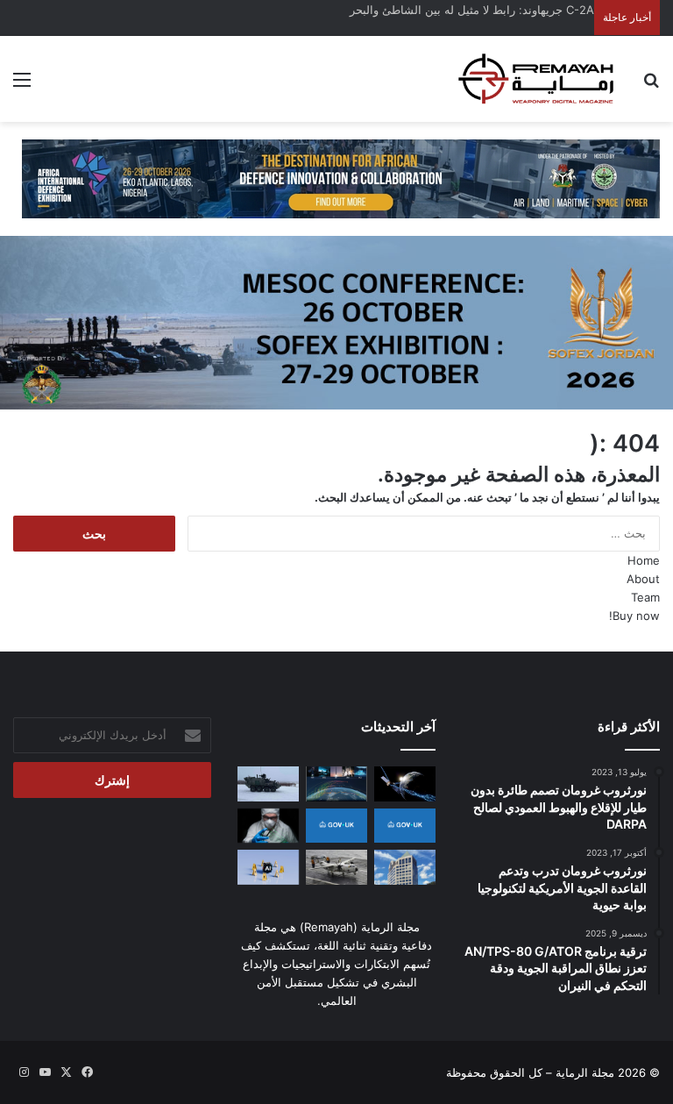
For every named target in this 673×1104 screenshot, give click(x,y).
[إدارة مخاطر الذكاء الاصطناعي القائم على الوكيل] (268, 867)
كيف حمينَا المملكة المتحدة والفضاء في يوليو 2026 (471, 10)
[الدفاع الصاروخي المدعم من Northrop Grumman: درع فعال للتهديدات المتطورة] (336, 783)
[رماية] (536, 79)
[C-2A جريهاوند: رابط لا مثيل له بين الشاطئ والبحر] (336, 867)
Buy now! (634, 616)
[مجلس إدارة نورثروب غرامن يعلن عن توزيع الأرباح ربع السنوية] (405, 867)
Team (645, 597)
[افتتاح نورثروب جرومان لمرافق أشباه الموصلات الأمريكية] (268, 825)
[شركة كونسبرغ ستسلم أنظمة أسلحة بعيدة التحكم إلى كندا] (268, 783)
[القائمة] (22, 85)
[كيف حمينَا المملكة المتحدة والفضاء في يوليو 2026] (336, 825)
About (643, 579)
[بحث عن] (651, 85)
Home (643, 560)
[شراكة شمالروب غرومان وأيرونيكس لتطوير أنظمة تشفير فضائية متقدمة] (405, 783)
